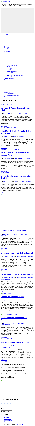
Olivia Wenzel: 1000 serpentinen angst (17, 274)
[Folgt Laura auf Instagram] (11, 404)
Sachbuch (3, 235)
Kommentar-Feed (8, 420)
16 (6, 361)
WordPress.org (7, 422)
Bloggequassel (7, 79)
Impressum (7, 92)
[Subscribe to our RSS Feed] (8, 404)
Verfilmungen (10, 74)
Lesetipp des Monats (9, 77)
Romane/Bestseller (12, 65)
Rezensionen (27, 113)
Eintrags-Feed (7, 419)
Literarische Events (9, 78)
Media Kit (9, 48)
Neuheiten (9, 66)
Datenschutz (10, 93)
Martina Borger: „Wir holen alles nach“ (17, 253)
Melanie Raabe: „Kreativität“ (13, 231)
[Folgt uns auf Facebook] (2, 404)
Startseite (6, 34)
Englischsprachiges (12, 71)
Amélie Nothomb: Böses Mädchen (15, 342)
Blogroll (6, 96)
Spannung (9, 68)
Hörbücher (10, 72)
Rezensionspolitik (11, 50)
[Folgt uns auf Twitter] (5, 404)
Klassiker (9, 69)
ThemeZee (20, 424)
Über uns (6, 47)
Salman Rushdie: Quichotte (12, 297)
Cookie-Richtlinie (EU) (13, 95)
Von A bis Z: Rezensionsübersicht (15, 75)
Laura (14, 113)
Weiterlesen (4, 126)
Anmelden (6, 417)
